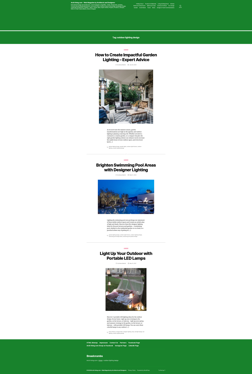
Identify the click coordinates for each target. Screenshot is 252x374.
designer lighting (127, 331)
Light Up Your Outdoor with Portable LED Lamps (126, 256)
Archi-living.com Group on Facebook (100, 346)
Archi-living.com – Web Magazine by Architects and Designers (108, 370)
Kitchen (172, 3)
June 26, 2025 (132, 64)
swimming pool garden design (130, 236)
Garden (136, 7)
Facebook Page (134, 343)
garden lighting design (114, 146)
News (153, 7)
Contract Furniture (162, 5)
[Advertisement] (126, 21)
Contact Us (114, 343)
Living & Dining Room (163, 3)
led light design (138, 331)
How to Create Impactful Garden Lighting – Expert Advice (126, 57)
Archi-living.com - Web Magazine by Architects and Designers (93, 2)
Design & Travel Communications (165, 7)
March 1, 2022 (133, 175)
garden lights (123, 146)
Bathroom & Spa (151, 5)
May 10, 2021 (133, 263)
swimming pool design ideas (115, 236)
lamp (133, 331)
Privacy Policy (132, 370)
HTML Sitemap (92, 343)
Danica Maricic (112, 331)
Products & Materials (150, 3)
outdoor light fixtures (132, 146)
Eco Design (171, 5)
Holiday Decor (140, 3)
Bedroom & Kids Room (139, 5)
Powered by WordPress (143, 370)
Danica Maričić (122, 64)
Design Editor (119, 331)
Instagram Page (121, 346)
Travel (149, 7)
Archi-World (142, 7)
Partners (123, 343)
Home (100, 360)
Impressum (104, 343)
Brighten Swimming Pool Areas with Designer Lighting (126, 167)
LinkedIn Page (133, 346)
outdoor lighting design (118, 148)
